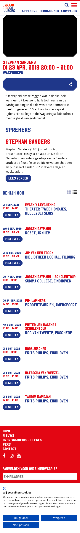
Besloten (11, 214)
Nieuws (8, 435)
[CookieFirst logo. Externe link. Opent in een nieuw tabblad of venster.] (4, 488)
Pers (7, 444)
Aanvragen (69, 10)
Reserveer (12, 238)
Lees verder (18, 178)
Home (7, 431)
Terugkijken (49, 10)
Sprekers (29, 10)
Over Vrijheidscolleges (22, 440)
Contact (9, 448)
